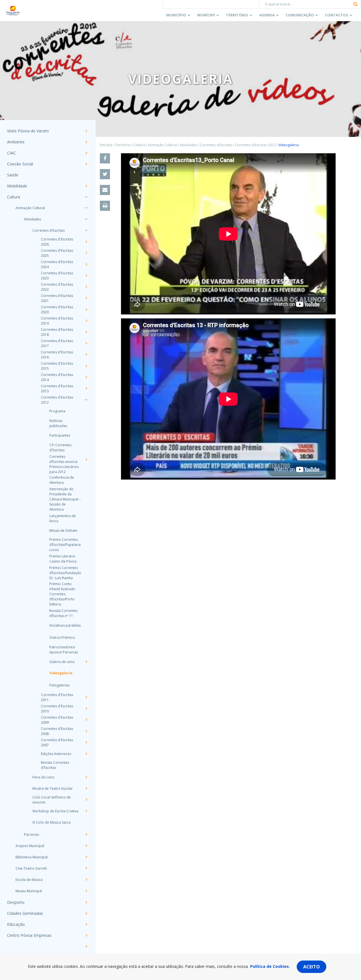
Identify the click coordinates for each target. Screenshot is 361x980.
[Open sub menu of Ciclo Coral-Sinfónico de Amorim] (86, 799)
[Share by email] (105, 190)
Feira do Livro (43, 777)
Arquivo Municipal (30, 845)
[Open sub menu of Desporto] (86, 902)
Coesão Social (20, 164)
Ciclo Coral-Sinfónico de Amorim (51, 800)
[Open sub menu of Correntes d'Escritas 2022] (86, 286)
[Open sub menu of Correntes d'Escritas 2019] (86, 320)
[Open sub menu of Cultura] (86, 197)
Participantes (59, 435)
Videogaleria (60, 673)
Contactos (336, 15)
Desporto (16, 902)
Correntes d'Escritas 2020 (57, 309)
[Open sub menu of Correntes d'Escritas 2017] (86, 343)
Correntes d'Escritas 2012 (57, 400)
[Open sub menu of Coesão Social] (86, 164)
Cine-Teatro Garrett (31, 868)
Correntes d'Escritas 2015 (57, 366)
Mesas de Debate (63, 530)
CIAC (11, 153)
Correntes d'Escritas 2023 (57, 276)
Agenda (267, 15)
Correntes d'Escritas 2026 (57, 242)
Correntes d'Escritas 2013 (57, 388)
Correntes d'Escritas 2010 (57, 709)
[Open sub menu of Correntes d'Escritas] (86, 230)
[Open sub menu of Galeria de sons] (86, 661)
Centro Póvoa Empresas (29, 935)
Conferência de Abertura (61, 480)
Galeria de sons (61, 661)
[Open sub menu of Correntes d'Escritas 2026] (86, 241)
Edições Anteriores (56, 753)
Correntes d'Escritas (48, 230)
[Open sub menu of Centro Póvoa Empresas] (86, 935)
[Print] (105, 206)
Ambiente (16, 142)
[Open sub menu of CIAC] (86, 153)
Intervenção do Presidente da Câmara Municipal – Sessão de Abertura (65, 499)
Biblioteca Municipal (32, 857)
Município (176, 15)
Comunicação (300, 15)
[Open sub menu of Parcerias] (86, 834)
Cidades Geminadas (25, 913)
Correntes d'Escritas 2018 (57, 332)
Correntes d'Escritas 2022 (57, 287)
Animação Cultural (30, 207)
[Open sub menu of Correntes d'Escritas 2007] (86, 742)
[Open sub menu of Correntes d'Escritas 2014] (86, 377)
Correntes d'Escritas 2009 (57, 720)
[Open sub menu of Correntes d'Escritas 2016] (86, 354)
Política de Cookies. (270, 966)
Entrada (106, 145)
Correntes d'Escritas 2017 (57, 343)
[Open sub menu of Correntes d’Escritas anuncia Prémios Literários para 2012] (86, 459)
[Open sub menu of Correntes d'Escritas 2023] (86, 275)
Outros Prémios (62, 637)
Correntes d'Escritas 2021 (57, 298)
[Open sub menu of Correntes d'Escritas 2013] (86, 388)
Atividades (32, 219)
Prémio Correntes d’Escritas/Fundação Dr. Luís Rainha (65, 572)
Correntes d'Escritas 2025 (57, 253)
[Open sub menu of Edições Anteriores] (86, 753)
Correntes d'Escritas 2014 (57, 377)
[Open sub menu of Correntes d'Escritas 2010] (86, 708)
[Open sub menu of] (86, 946)
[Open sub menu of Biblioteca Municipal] (86, 857)
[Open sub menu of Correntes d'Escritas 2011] (86, 697)
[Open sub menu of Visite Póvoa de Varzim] (86, 131)
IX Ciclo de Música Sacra (51, 822)
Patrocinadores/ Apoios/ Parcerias (63, 650)
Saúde (12, 175)
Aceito (311, 967)
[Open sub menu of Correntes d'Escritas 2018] (86, 332)
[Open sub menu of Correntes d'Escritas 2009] (86, 719)
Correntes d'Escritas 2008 (57, 731)
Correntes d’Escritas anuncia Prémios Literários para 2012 (64, 464)
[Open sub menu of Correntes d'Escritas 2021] (86, 298)
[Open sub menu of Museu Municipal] (86, 890)
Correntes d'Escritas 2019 (57, 321)
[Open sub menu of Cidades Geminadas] (86, 913)
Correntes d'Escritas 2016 (57, 355)
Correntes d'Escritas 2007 (57, 742)
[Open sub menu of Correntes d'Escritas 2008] (86, 731)
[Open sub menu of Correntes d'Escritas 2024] (86, 264)
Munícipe (206, 15)
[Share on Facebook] (105, 158)
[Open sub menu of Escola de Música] (86, 879)
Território (237, 15)
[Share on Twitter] (105, 174)
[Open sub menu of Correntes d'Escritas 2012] (86, 399)
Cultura (13, 197)
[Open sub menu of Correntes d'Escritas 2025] (86, 253)
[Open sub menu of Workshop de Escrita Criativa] (86, 811)
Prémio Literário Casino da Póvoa (62, 559)
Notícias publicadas (58, 423)
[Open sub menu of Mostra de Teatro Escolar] (86, 788)
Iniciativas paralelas (65, 625)
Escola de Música (29, 879)
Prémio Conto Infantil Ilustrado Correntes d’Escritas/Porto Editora (62, 594)
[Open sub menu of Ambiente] (86, 142)
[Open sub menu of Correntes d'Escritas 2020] (86, 309)
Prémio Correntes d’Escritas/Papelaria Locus (65, 544)
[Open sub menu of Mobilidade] (86, 186)
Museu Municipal (29, 891)
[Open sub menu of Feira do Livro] (86, 777)
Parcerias (31, 834)
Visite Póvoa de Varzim (28, 131)
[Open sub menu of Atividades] (86, 219)
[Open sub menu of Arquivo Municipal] (86, 845)
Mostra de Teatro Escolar (52, 788)
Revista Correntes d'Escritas (55, 765)
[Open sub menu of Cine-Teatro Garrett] (86, 868)
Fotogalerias (59, 685)
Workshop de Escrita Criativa (55, 811)
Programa (57, 411)
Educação (16, 924)
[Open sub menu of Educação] (86, 924)
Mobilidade (17, 186)
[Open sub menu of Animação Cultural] (86, 207)
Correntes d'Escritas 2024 (57, 264)
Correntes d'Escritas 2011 (57, 697)
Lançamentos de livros (62, 518)
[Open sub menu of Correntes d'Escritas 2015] (86, 365)
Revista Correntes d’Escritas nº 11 (63, 613)
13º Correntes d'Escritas (60, 447)
